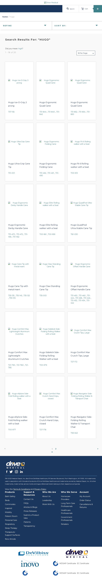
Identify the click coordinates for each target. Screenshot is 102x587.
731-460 (82, 295)
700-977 (12, 430)
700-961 (43, 234)
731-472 (19, 234)
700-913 (74, 173)
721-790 (11, 365)
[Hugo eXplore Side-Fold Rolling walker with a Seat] (19, 396)
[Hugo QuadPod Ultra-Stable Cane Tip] (82, 204)
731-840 (51, 112)
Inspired (8, 508)
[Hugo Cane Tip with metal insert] (19, 265)
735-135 (11, 295)
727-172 (74, 362)
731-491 (51, 173)
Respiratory (10, 524)
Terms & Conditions (21, 489)
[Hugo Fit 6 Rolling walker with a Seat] (82, 143)
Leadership (47, 500)
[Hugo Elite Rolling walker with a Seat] (50, 204)
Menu (9, 9)
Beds (7, 500)
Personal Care (11, 520)
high (20, 48)
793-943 (74, 433)
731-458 (78, 298)
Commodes (10, 504)
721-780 (20, 365)
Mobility (8, 512)
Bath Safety (10, 496)
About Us (46, 496)
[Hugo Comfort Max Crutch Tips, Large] (82, 331)
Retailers (65, 524)
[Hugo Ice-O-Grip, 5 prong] (19, 81)
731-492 (42, 173)
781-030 (74, 234)
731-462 (16, 237)
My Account (85, 496)
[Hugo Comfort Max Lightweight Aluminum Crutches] (19, 331)
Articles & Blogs (30, 507)
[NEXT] (97, 449)
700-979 (43, 365)
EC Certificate (83, 563)
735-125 (27, 295)
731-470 (11, 234)
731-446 (86, 298)
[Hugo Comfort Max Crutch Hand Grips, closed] (50, 396)
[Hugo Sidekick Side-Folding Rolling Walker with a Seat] (50, 331)
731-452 (74, 300)
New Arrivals (10, 539)
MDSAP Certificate (67, 563)
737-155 (11, 112)
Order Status (85, 500)
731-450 (74, 295)
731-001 (11, 173)
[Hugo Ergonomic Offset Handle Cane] (82, 265)
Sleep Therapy (11, 528)
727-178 (42, 430)
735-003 (43, 295)
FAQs (26, 503)
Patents (27, 522)
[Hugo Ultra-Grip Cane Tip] (19, 143)
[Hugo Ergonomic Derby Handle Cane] (19, 204)
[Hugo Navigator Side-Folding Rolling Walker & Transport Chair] (82, 396)
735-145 (19, 295)
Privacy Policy (40, 489)
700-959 (51, 234)
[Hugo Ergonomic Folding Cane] (50, 143)
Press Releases (30, 511)
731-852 (74, 112)
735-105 (12, 298)
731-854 (82, 112)
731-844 (42, 112)
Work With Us (48, 504)
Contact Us (28, 499)
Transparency (29, 526)
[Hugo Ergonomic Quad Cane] (50, 81)
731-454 (81, 300)
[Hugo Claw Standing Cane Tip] (50, 265)
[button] (85, 53)
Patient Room (11, 516)
